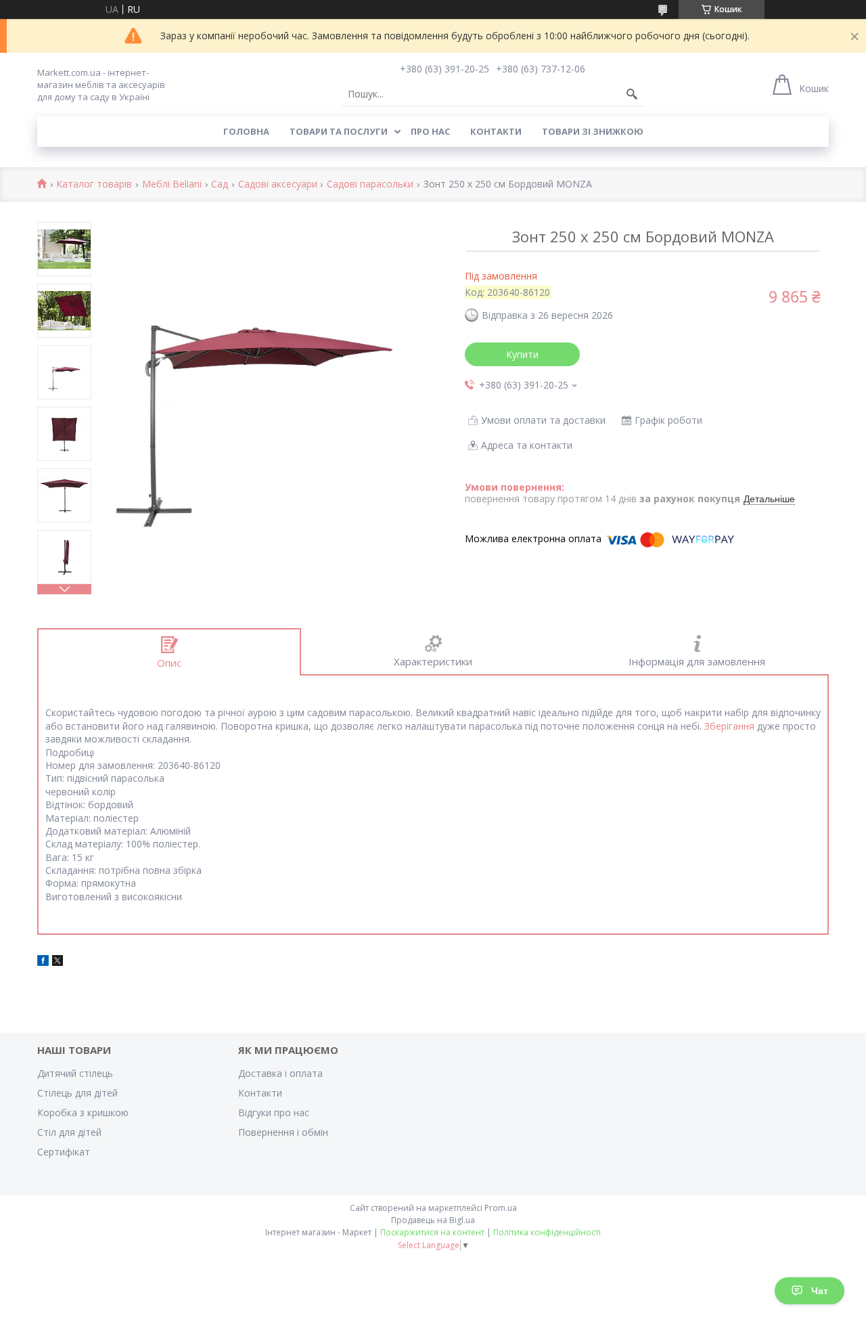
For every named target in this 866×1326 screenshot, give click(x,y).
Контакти (496, 131)
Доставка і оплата (280, 1073)
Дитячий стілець (75, 1073)
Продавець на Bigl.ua (433, 1220)
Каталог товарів (94, 184)
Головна (246, 131)
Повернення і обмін (283, 1132)
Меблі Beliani (172, 184)
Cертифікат (63, 1151)
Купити (522, 354)
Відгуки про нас (273, 1112)
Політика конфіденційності (547, 1232)
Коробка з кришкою (83, 1112)
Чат (819, 1290)
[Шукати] (631, 94)
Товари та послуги (339, 131)
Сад (219, 184)
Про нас (430, 131)
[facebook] (43, 962)
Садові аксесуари (277, 184)
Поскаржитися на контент (432, 1232)
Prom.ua (500, 1208)
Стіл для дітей (69, 1132)
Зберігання (729, 726)
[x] (57, 962)
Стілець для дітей (77, 1092)
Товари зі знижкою (592, 131)
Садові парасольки (370, 184)
